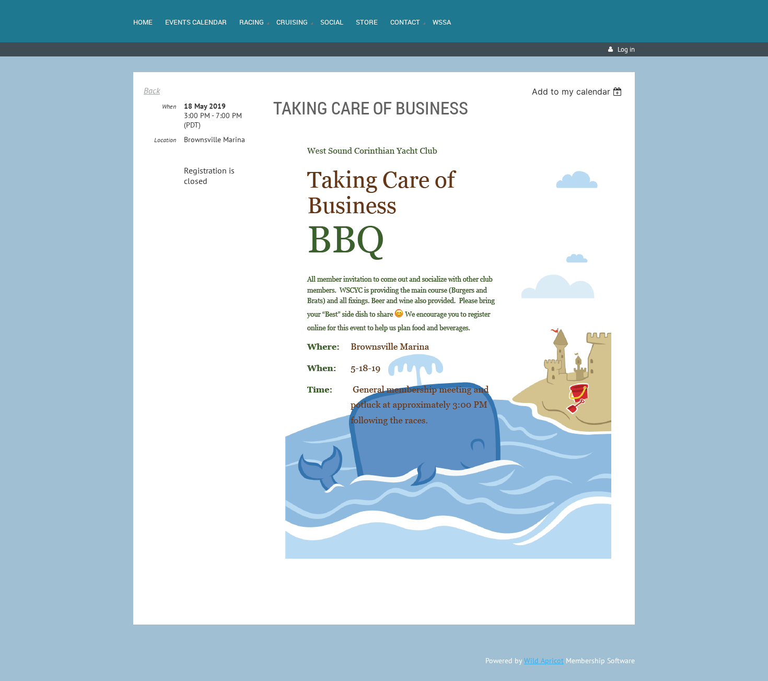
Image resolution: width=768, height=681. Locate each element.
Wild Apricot (544, 660)
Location (165, 140)
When (169, 106)
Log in (626, 49)
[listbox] (578, 91)
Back (152, 90)
